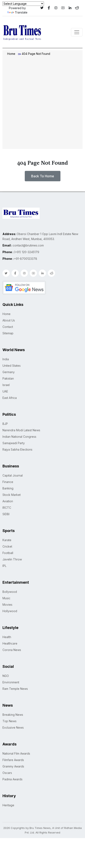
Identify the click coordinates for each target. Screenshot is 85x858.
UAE (5, 391)
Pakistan (8, 378)
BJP (5, 423)
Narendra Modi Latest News (21, 430)
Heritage (8, 805)
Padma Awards (12, 779)
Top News (9, 721)
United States (11, 365)
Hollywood (9, 611)
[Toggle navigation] (77, 32)
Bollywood (9, 591)
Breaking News (12, 714)
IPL (4, 566)
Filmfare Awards (13, 760)
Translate (21, 12)
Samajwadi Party (13, 443)
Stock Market (11, 494)
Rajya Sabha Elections (17, 449)
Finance (7, 482)
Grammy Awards (13, 766)
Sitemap (7, 333)
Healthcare (9, 643)
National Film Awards (16, 753)
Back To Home (42, 176)
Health (6, 637)
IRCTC (6, 507)
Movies (7, 604)
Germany (8, 372)
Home (11, 53)
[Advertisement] (42, 103)
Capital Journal (12, 475)
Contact (7, 326)
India (5, 359)
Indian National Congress (19, 436)
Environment (10, 682)
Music (6, 598)
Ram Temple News (15, 688)
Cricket (7, 546)
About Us (8, 320)
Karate (6, 540)
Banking (7, 488)
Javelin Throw (12, 559)
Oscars (7, 773)
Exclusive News (13, 727)
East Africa (9, 398)
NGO (5, 676)
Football (7, 553)
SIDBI (5, 514)
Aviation (7, 501)
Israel (6, 385)
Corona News (11, 650)
